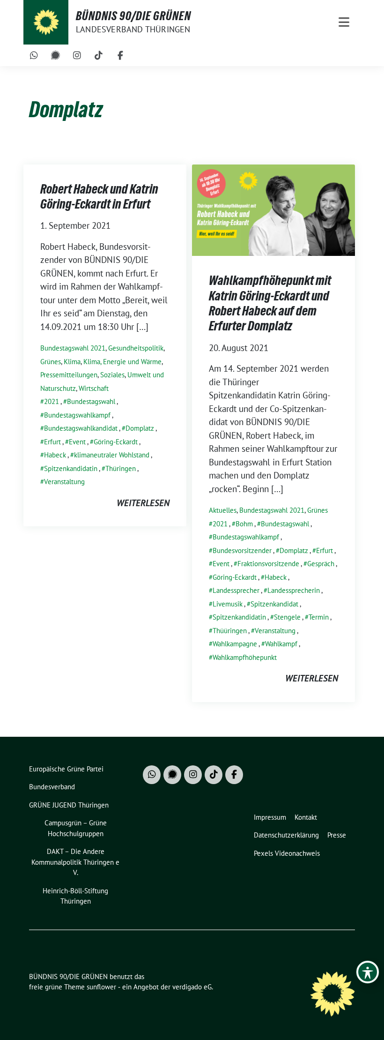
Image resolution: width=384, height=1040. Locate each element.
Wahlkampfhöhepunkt (245, 657)
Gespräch (320, 563)
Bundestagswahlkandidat (81, 428)
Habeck (55, 454)
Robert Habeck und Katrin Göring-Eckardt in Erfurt (99, 196)
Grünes (50, 361)
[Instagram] (77, 55)
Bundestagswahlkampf (77, 415)
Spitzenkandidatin (70, 468)
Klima (72, 361)
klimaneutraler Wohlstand (111, 454)
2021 (51, 401)
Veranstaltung (64, 481)
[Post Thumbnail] (273, 209)
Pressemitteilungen (68, 374)
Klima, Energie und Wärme (122, 361)
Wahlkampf (281, 643)
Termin (319, 617)
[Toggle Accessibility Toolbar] (367, 972)
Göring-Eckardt (116, 441)
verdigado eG (192, 986)
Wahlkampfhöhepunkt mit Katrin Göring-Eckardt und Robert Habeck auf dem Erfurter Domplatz (270, 303)
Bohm (244, 523)
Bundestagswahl (91, 401)
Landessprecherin (293, 590)
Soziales (112, 374)
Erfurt (52, 441)
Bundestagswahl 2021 (72, 348)
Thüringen (120, 468)
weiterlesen (143, 503)
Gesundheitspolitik (135, 348)
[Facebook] (120, 55)
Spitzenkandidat (274, 603)
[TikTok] (98, 55)
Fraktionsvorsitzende (268, 563)
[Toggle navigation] (344, 22)
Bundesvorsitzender (242, 550)
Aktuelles (222, 510)
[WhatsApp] (34, 55)
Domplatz (140, 428)
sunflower (101, 986)
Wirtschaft (94, 388)
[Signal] (55, 55)
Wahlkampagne (235, 643)
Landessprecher (236, 590)
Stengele (287, 617)
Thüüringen (230, 630)
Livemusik (228, 603)
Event (77, 441)
